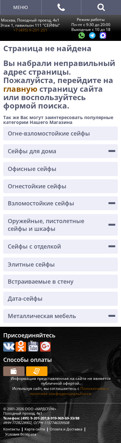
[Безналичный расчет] (36, 371)
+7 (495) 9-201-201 (30, 30)
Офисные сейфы (32, 169)
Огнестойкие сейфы (37, 186)
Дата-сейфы (25, 298)
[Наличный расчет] (14, 371)
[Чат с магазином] (82, 37)
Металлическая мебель (42, 316)
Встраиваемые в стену (41, 281)
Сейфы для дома (32, 151)
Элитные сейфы (31, 264)
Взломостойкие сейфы (41, 203)
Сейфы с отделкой (34, 246)
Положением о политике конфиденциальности (69, 391)
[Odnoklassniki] (20, 347)
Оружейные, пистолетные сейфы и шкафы (46, 224)
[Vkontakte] (8, 347)
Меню (20, 7)
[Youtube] (33, 347)
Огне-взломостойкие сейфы (49, 133)
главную (21, 88)
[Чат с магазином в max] (103, 37)
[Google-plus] (45, 347)
